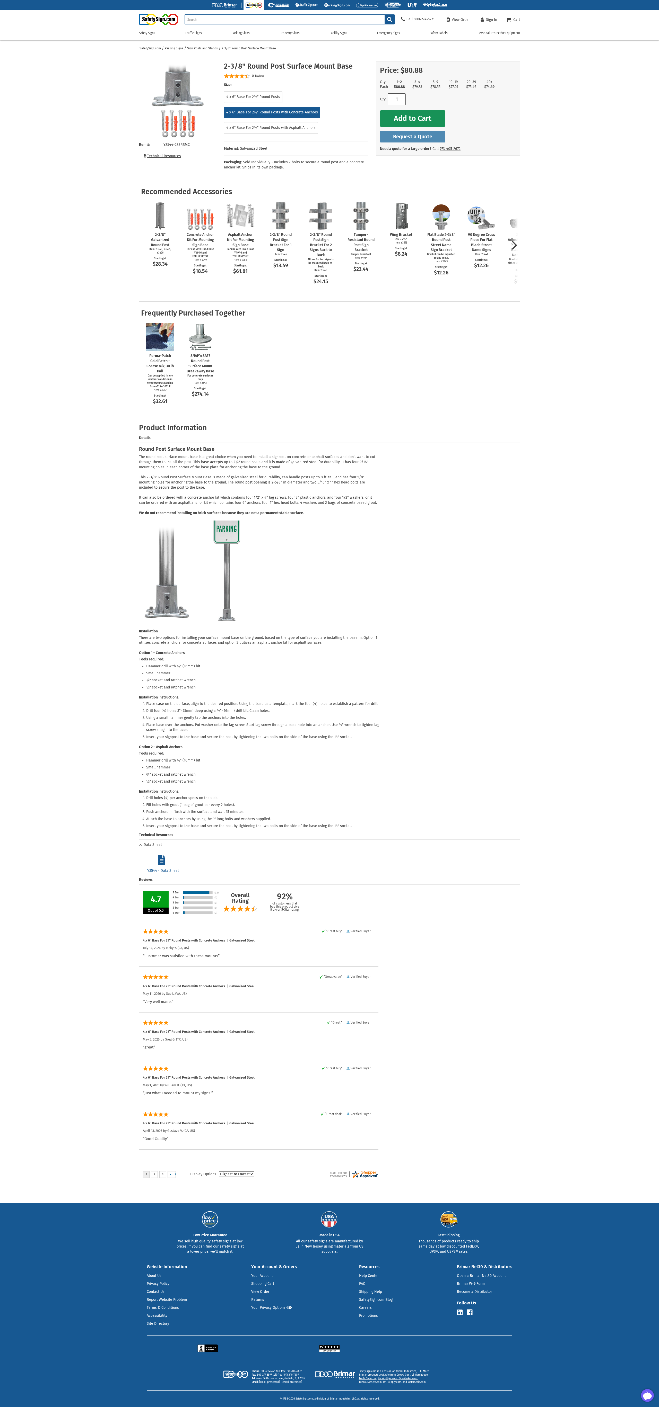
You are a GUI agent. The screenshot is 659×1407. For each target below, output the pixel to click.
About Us (154, 1276)
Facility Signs (338, 33)
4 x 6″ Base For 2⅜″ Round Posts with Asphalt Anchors (271, 128)
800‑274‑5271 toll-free (273, 1371)
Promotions (368, 1315)
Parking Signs (174, 48)
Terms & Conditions (163, 1307)
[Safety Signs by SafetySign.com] (158, 25)
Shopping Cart (262, 1283)
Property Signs (290, 33)
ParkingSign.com (387, 1378)
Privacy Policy (158, 1283)
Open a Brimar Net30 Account (481, 1276)
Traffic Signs (193, 33)
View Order (260, 1291)
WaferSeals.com (417, 1382)
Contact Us (155, 1291)
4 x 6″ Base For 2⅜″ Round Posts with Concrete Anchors (272, 112)
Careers (365, 1307)
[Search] (390, 19)
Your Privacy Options (268, 1307)
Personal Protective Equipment (499, 33)
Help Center (369, 1276)
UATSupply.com (392, 1382)
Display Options (203, 1174)
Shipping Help (370, 1291)
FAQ (362, 1283)
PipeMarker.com (407, 1378)
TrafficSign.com (368, 1378)
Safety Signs (147, 33)
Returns (257, 1299)
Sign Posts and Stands (202, 48)
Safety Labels (439, 33)
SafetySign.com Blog (376, 1299)
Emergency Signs (388, 33)
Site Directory (158, 1323)
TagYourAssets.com (370, 1382)
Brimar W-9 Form (471, 1283)
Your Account (262, 1276)
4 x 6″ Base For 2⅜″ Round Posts (253, 97)
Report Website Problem (167, 1299)
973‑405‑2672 (450, 149)
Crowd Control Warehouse (412, 1374)
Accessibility (157, 1315)
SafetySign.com (150, 48)
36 (258, 75)
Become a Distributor (474, 1291)
